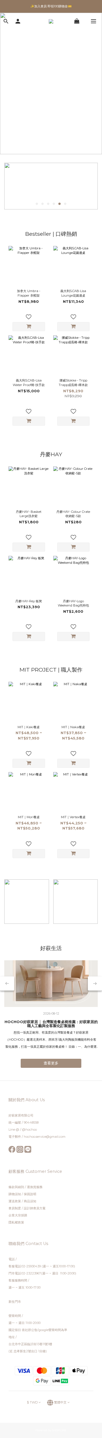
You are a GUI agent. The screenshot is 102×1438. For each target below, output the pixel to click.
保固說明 (30, 1194)
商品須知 (30, 1201)
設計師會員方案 (35, 1208)
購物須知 (14, 1194)
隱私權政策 (16, 1222)
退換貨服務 (34, 1187)
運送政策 (14, 1201)
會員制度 (14, 1208)
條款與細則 (16, 1187)
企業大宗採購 (17, 1215)
